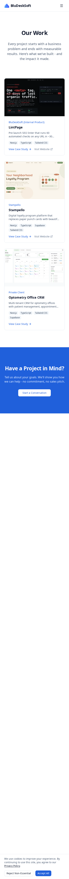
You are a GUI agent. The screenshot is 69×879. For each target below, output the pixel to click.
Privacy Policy (12, 865)
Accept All (43, 873)
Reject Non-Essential (19, 873)
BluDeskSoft (21, 5)
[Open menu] (61, 5)
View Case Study (18, 149)
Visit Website (42, 149)
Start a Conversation (34, 392)
